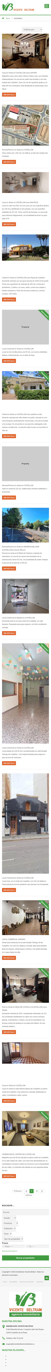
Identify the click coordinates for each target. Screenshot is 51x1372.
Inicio (8, 18)
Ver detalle (9, 94)
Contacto (39, 1282)
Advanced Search (9, 1251)
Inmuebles (13, 1282)
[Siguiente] (42, 1191)
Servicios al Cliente (27, 1282)
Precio (5, 1243)
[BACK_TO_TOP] (46, 1278)
